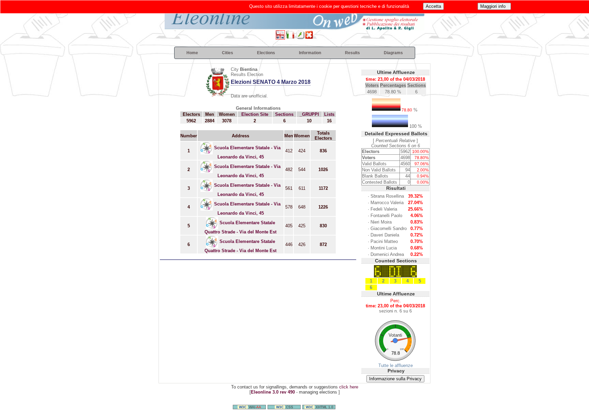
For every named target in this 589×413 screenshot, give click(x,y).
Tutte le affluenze (395, 365)
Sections (284, 114)
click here (348, 386)
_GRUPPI (309, 114)
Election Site (254, 114)
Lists (329, 114)
